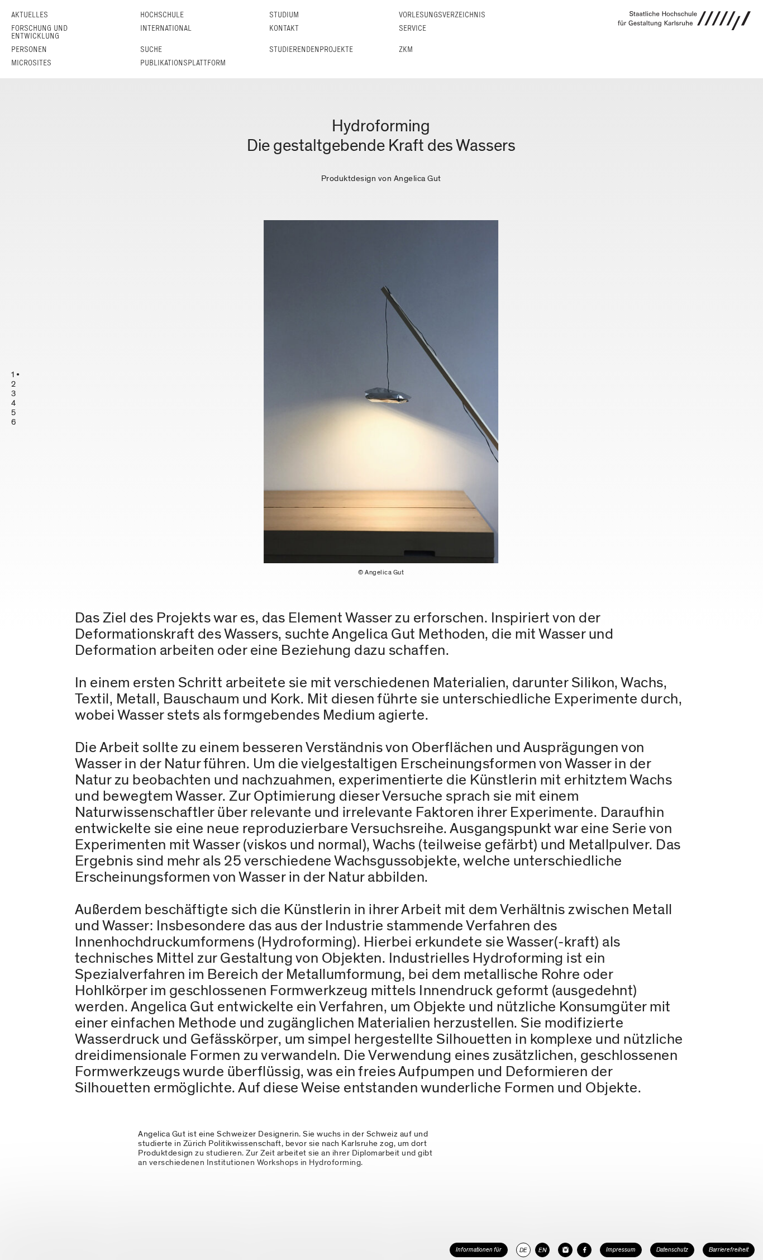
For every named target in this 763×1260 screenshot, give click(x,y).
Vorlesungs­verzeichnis (442, 15)
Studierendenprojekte (311, 49)
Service (412, 28)
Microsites (31, 63)
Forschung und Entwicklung (39, 32)
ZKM (406, 49)
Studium (284, 15)
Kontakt (284, 28)
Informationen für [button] (479, 1249)
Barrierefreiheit (728, 1249)
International (166, 28)
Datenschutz (672, 1249)
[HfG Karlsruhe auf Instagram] (565, 1250)
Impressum (621, 1249)
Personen (29, 49)
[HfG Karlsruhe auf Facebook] (584, 1250)
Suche (151, 49)
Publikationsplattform (183, 63)
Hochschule (162, 15)
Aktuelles (29, 15)
